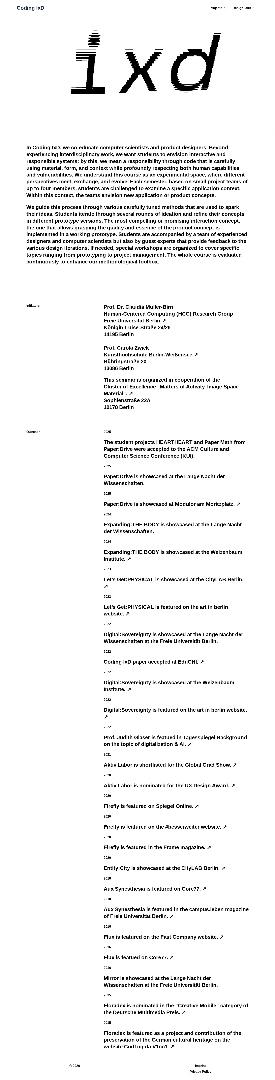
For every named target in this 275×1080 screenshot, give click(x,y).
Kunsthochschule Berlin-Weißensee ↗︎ (151, 355)
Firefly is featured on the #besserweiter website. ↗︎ (165, 827)
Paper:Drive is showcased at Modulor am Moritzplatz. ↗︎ (172, 504)
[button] (224, 8)
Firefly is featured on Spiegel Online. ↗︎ (151, 806)
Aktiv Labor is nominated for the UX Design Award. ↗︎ (169, 786)
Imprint (200, 1066)
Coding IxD (30, 8)
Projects (216, 8)
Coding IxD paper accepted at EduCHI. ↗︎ (154, 662)
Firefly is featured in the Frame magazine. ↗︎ (157, 847)
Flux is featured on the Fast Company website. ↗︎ (164, 937)
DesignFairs (242, 8)
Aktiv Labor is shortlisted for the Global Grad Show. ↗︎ (170, 765)
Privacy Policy (200, 1071)
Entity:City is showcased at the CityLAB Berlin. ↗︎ (164, 868)
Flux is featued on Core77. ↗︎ (139, 957)
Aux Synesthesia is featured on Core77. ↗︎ (155, 889)
